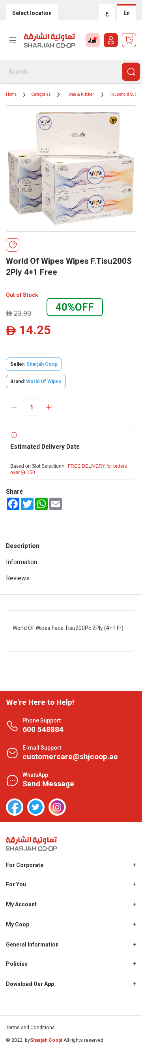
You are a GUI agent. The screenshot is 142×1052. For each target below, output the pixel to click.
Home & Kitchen (80, 94)
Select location (32, 13)
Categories (41, 94)
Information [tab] (21, 562)
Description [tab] (22, 546)
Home (11, 94)
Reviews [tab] (18, 578)
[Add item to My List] (12, 245)
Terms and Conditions (30, 1027)
